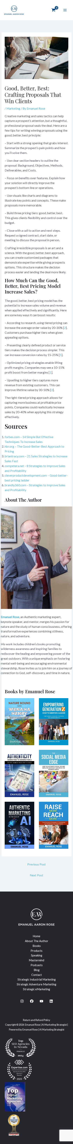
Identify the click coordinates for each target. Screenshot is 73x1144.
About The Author (36, 941)
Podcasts (37, 965)
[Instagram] (22, 1001)
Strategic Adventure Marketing (36, 984)
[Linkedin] (51, 1001)
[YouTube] (41, 1001)
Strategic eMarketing (36, 989)
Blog (37, 970)
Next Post (36, 875)
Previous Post (36, 864)
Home (36, 936)
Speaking (36, 955)
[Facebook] (31, 1001)
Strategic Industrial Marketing (37, 979)
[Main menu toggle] (65, 10)
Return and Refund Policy (36, 1020)
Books (37, 946)
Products (36, 950)
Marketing (13, 108)
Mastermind (36, 960)
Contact (36, 974)
